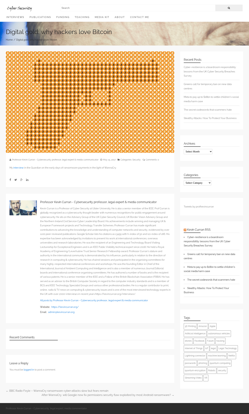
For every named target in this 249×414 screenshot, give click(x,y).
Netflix (231, 355)
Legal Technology (228, 348)
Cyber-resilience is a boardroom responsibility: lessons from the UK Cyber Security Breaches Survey (210, 71)
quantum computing (220, 363)
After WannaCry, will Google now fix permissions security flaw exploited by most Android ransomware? (108, 395)
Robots (211, 370)
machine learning (217, 355)
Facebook (199, 341)
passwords (190, 363)
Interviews (15, 17)
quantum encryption (195, 370)
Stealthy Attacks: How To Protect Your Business (210, 118)
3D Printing (190, 326)
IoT (206, 348)
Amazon (203, 326)
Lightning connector (195, 355)
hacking (220, 341)
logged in (29, 369)
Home (9, 39)
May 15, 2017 (109, 159)
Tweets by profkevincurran (199, 206)
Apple (212, 326)
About (120, 17)
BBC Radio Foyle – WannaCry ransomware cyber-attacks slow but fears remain (57, 390)
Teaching (82, 17)
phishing (203, 363)
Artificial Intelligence (195, 333)
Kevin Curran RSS (199, 229)
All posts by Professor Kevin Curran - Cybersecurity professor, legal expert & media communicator (94, 300)
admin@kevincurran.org (61, 312)
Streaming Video (193, 378)
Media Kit (102, 17)
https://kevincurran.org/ (65, 307)
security (222, 370)
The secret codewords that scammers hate (208, 109)
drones (188, 341)
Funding (62, 17)
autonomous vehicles (219, 333)
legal (213, 348)
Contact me (139, 17)
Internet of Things (194, 348)
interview (18, 167)
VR (205, 378)
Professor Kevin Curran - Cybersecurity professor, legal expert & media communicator (55, 159)
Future (210, 341)
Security (136, 159)
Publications (40, 17)
